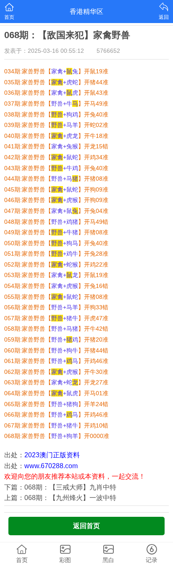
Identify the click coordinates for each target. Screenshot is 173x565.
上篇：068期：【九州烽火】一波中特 (60, 497)
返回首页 (86, 525)
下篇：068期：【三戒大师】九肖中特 (60, 487)
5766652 (108, 50)
